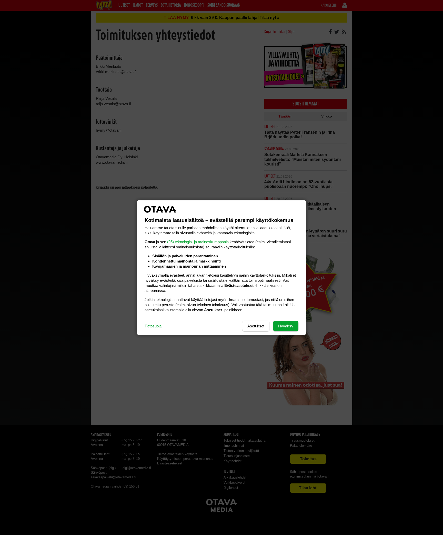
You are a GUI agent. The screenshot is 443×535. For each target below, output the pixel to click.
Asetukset (255, 326)
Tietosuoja (153, 326)
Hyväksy (285, 326)
